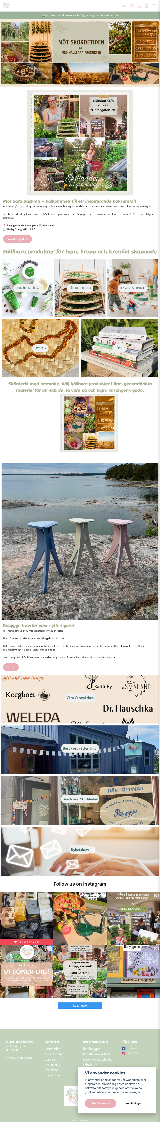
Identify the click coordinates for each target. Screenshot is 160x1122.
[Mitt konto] (139, 6)
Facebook (131, 1047)
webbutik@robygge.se (16, 1046)
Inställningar (133, 1103)
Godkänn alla (100, 1103)
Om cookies (52, 1064)
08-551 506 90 (13, 1050)
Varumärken (53, 1049)
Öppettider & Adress (96, 1054)
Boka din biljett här (17, 239)
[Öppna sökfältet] (124, 6)
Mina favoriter (54, 1054)
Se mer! (10, 667)
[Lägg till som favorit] (131, 6)
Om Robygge (91, 1049)
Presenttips (52, 1075)
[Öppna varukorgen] (146, 6)
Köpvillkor (51, 1070)
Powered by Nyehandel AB (80, 1120)
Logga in (50, 1059)
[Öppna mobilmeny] (154, 6)
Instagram (132, 1052)
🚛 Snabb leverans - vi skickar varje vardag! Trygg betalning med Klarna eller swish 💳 (80, 15)
